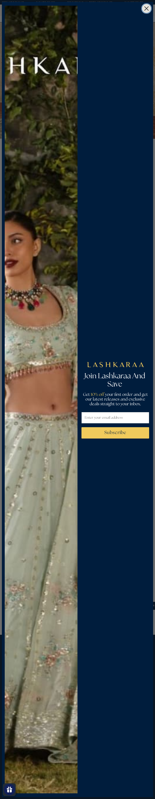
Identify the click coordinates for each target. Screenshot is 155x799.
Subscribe (115, 432)
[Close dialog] (146, 8)
